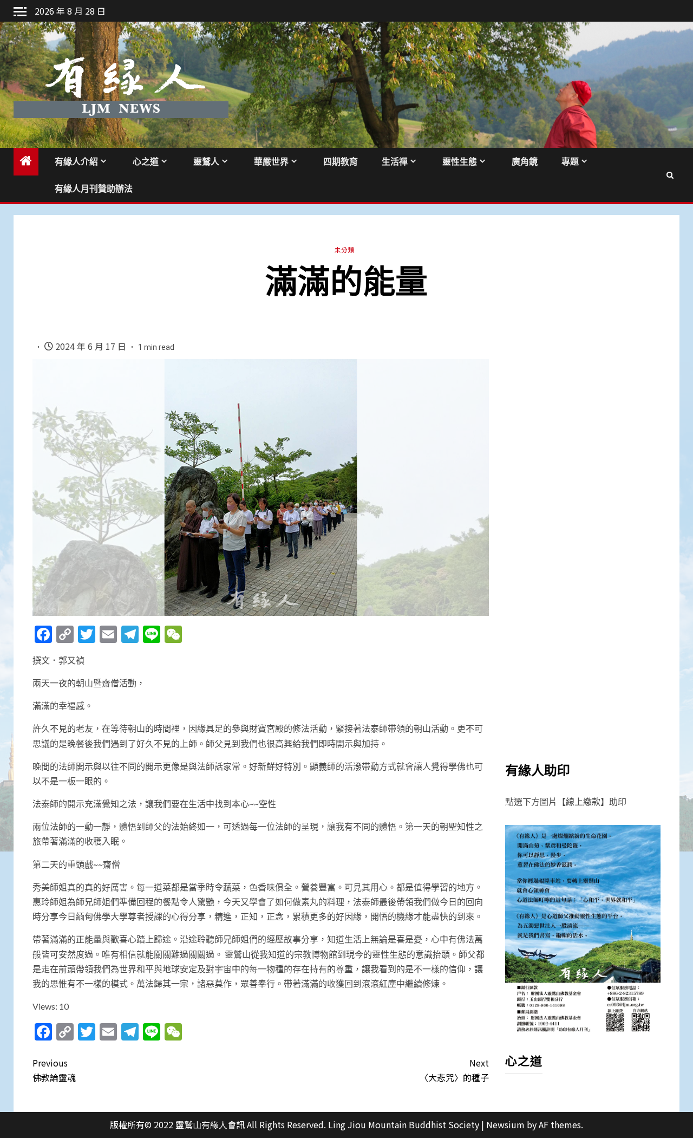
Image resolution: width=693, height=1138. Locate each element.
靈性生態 (459, 162)
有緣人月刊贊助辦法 (94, 189)
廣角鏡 (525, 162)
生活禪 (395, 162)
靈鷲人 (206, 162)
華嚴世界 (271, 162)
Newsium (505, 1124)
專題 (570, 162)
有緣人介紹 (76, 162)
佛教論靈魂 (54, 1070)
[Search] (670, 175)
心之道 (146, 162)
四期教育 (340, 162)
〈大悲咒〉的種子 (454, 1070)
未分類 (344, 249)
